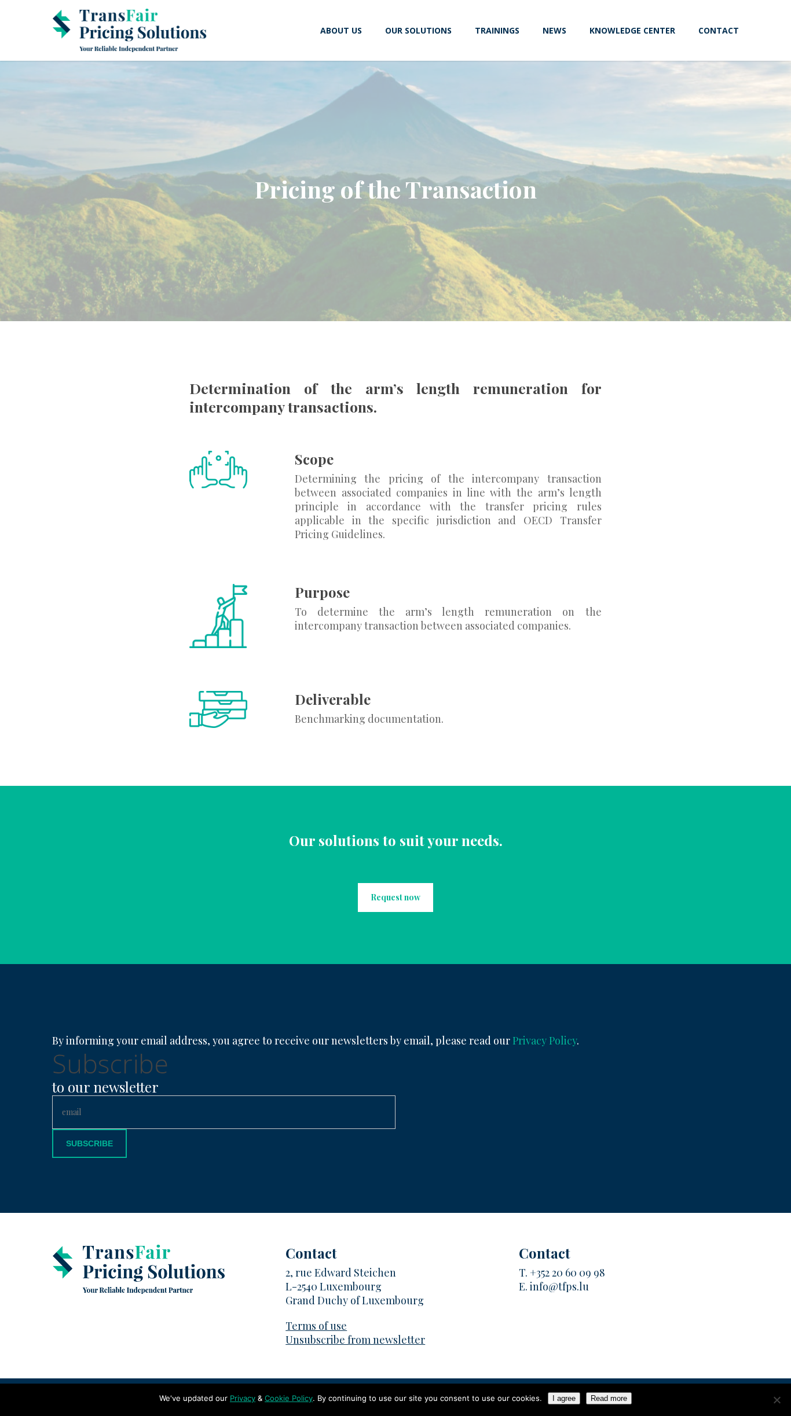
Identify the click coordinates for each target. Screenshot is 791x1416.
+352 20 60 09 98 (567, 1272)
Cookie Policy (289, 1398)
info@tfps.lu (559, 1286)
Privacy (242, 1398)
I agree (564, 1398)
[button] (395, 897)
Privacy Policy (544, 1040)
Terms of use (316, 1326)
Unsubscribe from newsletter (355, 1340)
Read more (609, 1398)
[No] (776, 1400)
